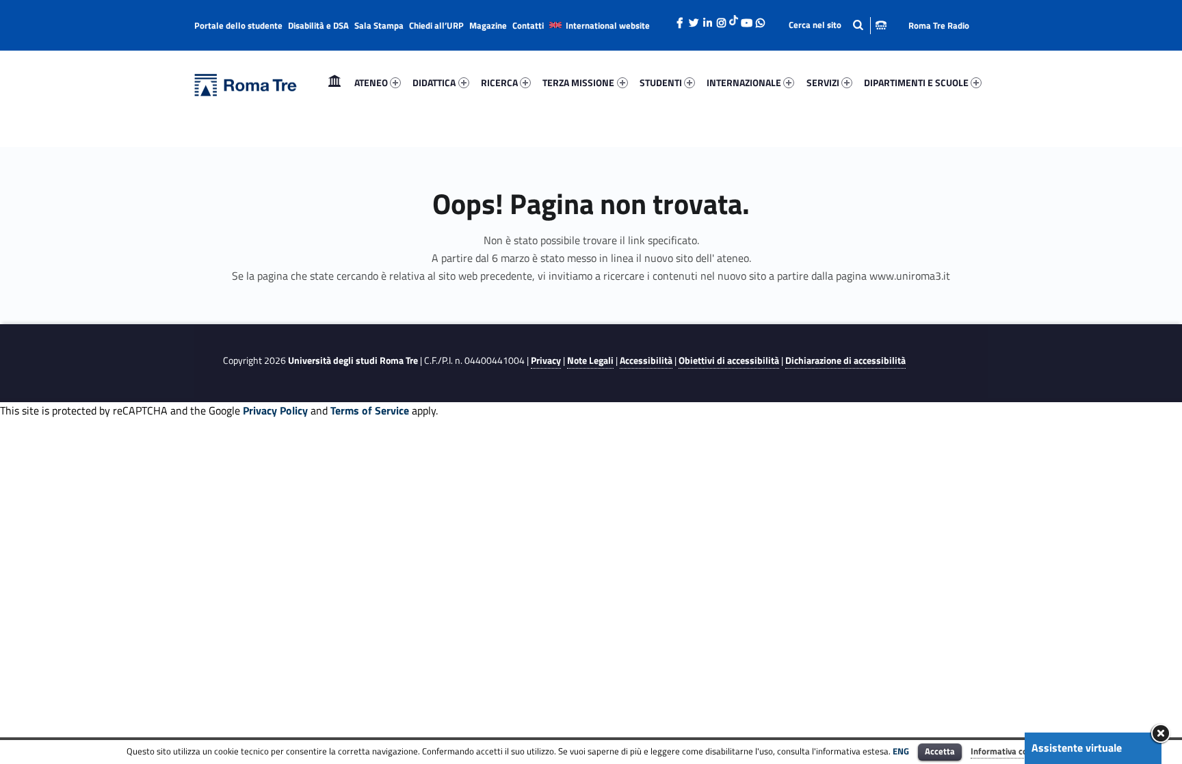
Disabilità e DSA (318, 25)
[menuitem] (334, 82)
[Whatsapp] (760, 19)
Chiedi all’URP (436, 25)
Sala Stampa (379, 25)
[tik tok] (733, 18)
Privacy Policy (275, 410)
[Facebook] (680, 19)
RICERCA (499, 82)
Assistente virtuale (1077, 747)
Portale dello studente (238, 25)
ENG (901, 751)
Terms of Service (369, 410)
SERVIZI (822, 82)
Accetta (940, 751)
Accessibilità (646, 360)
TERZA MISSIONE (578, 82)
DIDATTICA (434, 82)
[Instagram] (721, 19)
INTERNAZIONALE (744, 82)
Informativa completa (1013, 751)
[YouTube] (746, 19)
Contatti (528, 25)
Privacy (546, 360)
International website (608, 25)
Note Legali (590, 360)
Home (334, 82)
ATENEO (371, 82)
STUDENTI (661, 82)
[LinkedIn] (707, 19)
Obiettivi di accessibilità (729, 360)
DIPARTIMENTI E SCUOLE (916, 82)
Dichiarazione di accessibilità (845, 360)
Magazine (488, 25)
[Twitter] (693, 19)
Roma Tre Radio (938, 25)
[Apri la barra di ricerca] (838, 25)
